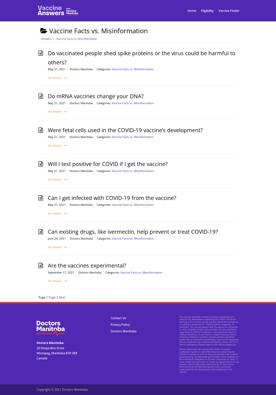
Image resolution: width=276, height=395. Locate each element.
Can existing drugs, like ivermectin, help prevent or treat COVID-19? (133, 231)
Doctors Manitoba (123, 331)
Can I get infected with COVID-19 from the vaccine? (112, 197)
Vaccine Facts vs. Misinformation (133, 69)
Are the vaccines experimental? (87, 265)
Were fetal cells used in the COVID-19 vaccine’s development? (125, 130)
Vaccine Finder (229, 11)
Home (192, 11)
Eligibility (207, 11)
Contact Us (118, 318)
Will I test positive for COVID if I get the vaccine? (108, 163)
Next (62, 297)
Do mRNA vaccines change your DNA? (96, 96)
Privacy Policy (120, 325)
